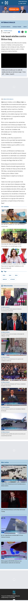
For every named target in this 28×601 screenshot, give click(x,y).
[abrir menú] (2, 3)
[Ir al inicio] (6, 3)
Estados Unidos (5, 26)
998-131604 (23, 3)
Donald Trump (17, 26)
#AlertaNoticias (23, 1)
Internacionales (8, 30)
